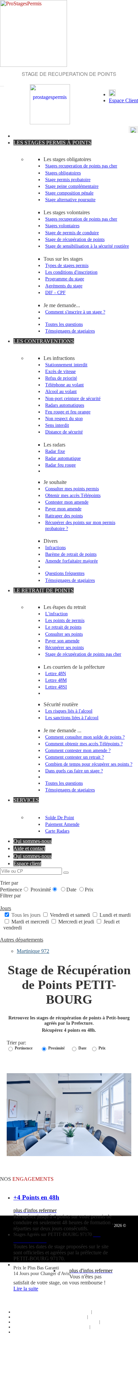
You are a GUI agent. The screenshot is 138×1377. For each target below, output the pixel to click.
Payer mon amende (63, 508)
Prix (89, 889)
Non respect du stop (64, 418)
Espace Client (123, 100)
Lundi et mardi (114, 915)
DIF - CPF (55, 292)
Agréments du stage (63, 285)
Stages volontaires (62, 225)
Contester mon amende (66, 502)
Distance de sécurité (64, 431)
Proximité (40, 889)
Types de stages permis (66, 265)
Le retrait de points (63, 627)
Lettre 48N (55, 673)
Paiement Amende (62, 824)
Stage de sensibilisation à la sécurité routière (87, 246)
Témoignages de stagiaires (70, 331)
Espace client (27, 863)
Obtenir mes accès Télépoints (72, 495)
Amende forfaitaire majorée (71, 561)
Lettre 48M (56, 680)
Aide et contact (29, 848)
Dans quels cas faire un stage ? (74, 770)
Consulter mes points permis (72, 488)
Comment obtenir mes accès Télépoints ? (84, 743)
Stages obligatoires (63, 172)
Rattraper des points (64, 515)
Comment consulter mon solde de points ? (85, 737)
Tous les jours (26, 915)
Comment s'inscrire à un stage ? (75, 312)
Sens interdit (57, 425)
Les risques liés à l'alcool (68, 711)
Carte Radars (57, 831)
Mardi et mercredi (30, 921)
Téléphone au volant (64, 384)
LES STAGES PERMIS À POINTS (52, 142)
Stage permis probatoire (67, 179)
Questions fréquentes (64, 573)
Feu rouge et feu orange (67, 411)
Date (72, 889)
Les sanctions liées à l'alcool (71, 717)
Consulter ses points (64, 634)
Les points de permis (64, 620)
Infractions (55, 547)
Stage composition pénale (69, 193)
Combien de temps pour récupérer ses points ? (88, 764)
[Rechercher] (66, 873)
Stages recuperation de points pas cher (81, 165)
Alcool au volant (61, 391)
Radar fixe (55, 451)
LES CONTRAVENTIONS (43, 341)
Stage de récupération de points (75, 239)
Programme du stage (64, 278)
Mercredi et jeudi (76, 921)
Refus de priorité (61, 378)
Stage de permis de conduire (72, 232)
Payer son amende (62, 640)
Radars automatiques (64, 405)
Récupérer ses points (64, 647)
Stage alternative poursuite (70, 199)
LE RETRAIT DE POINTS (43, 590)
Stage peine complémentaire (71, 186)
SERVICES (26, 800)
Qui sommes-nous (32, 841)
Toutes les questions (64, 324)
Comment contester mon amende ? (78, 750)
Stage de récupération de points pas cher (83, 654)
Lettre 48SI (56, 687)
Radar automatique (63, 458)
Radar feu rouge (60, 465)
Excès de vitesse (60, 371)
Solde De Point (59, 817)
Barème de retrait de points (70, 554)
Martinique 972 (33, 951)
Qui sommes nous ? (73, 1311)
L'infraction (56, 613)
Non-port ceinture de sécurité (72, 398)
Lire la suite (25, 1288)
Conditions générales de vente (73, 1322)
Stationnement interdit (66, 364)
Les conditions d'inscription (71, 272)
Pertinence (11, 889)
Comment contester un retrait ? (74, 757)
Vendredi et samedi (70, 915)
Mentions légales (73, 1327)
